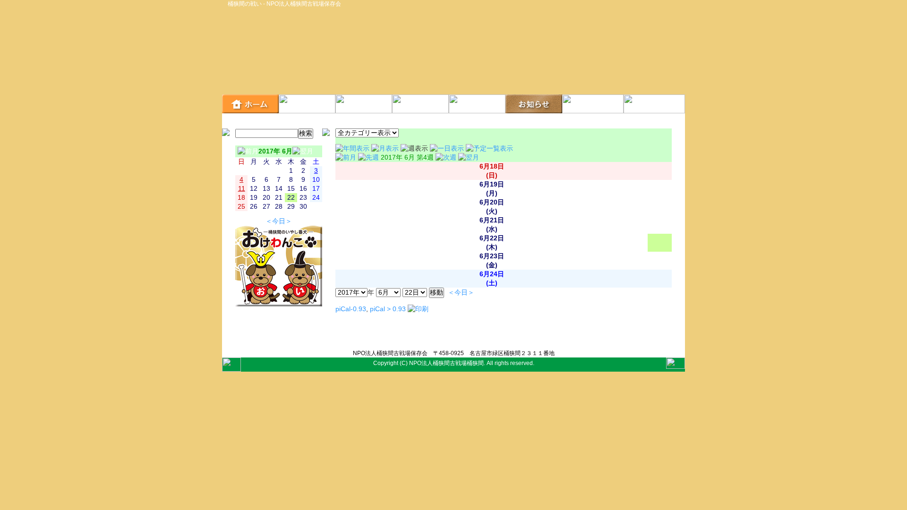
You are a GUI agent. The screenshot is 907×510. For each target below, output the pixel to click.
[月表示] (386, 148)
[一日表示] (448, 148)
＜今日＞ (278, 221)
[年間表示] (353, 148)
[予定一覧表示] (489, 148)
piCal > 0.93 (388, 309)
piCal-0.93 (350, 309)
